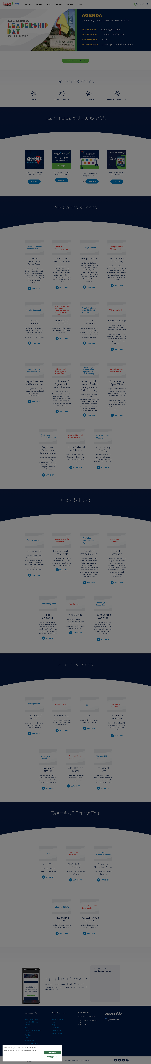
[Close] (59, 1048)
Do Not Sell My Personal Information (52, 1057)
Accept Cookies (52, 1052)
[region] (32, 1053)
